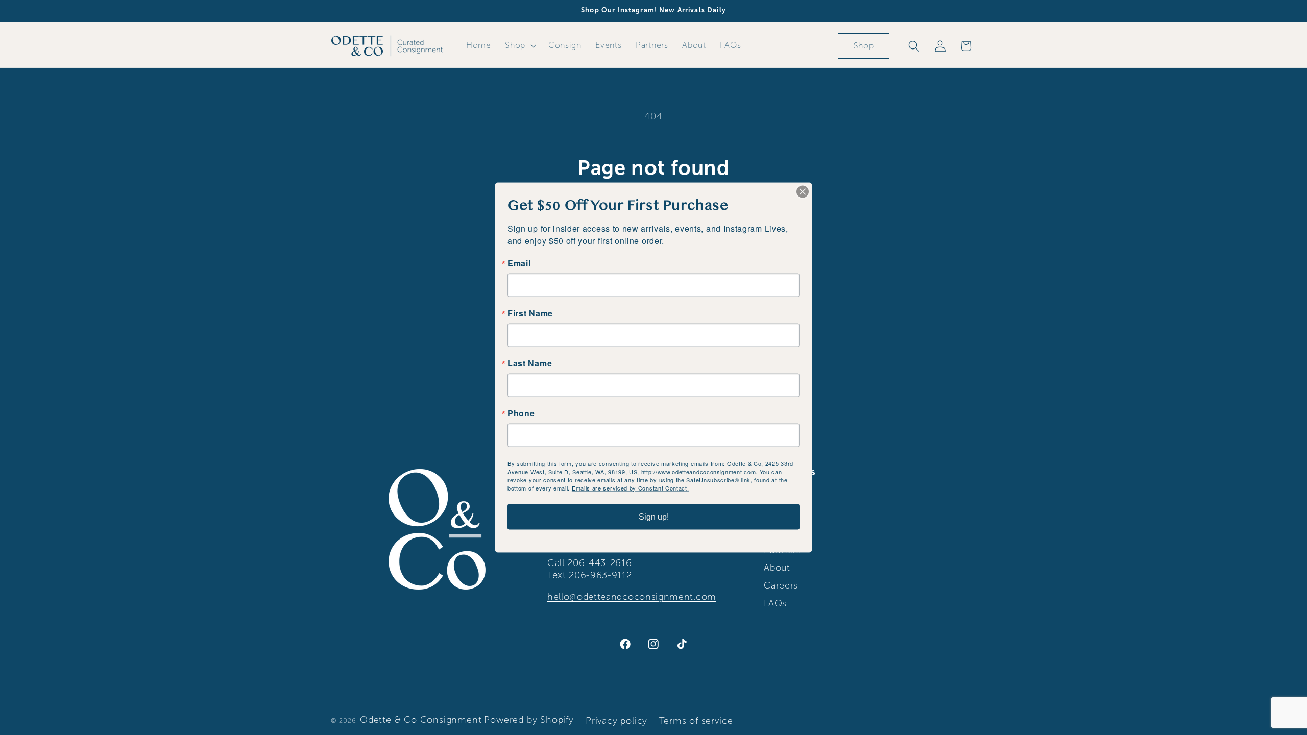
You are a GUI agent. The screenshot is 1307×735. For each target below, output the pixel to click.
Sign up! (654, 516)
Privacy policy (616, 721)
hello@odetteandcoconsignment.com (631, 597)
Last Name (529, 363)
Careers (781, 585)
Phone (521, 413)
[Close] (802, 192)
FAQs (775, 603)
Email (518, 263)
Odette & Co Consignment (421, 720)
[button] (519, 45)
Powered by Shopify (529, 720)
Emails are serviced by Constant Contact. (630, 488)
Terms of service (696, 721)
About (777, 567)
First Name (530, 313)
